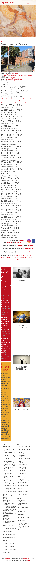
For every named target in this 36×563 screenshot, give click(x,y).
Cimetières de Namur (9, 551)
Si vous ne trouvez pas (23, 494)
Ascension (5, 492)
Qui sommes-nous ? (23, 508)
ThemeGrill (26, 558)
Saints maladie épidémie (24, 449)
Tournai (15, 257)
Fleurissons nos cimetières (10, 506)
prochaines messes (16, 99)
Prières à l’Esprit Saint (23, 464)
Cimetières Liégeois (8, 548)
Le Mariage (21, 281)
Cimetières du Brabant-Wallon (9, 544)
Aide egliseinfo (21, 495)
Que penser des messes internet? (10, 529)
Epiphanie (6, 458)
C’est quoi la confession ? (21, 368)
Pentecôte (5, 494)
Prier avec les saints (22, 467)
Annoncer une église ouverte (24, 489)
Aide (18, 476)
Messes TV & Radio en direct (9, 521)
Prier (18, 444)
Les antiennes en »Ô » (9, 452)
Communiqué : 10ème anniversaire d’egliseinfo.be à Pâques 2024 (24, 523)
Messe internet (6, 522)
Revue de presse (21, 516)
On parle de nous (22, 513)
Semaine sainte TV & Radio (10, 465)
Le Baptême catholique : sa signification (9, 514)
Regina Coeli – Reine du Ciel (25, 462)
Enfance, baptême (22, 473)
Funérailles (5, 533)
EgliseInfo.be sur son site (23, 480)
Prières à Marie (21, 409)
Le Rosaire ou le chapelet (24, 458)
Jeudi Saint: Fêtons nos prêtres (9, 474)
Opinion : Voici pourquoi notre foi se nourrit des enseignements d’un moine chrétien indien (6, 284)
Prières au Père (21, 454)
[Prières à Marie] (21, 403)
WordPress (7, 558)
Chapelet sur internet (8, 525)
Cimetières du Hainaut (9, 546)
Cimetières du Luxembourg (10, 549)
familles (20, 245)
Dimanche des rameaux (9, 467)
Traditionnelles (21, 470)
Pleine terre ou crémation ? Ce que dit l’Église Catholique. (9, 539)
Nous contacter (21, 511)
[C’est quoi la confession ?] (21, 360)
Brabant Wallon (20, 255)
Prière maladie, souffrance (24, 446)
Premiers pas (21, 479)
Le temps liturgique (7, 446)
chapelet (9, 242)
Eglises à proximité (15, 103)
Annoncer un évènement (23, 485)
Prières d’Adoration (22, 465)
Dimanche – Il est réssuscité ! (8, 481)
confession (19, 242)
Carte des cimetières (8, 542)
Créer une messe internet (24, 492)
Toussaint (5, 504)
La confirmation (7, 518)
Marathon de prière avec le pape (25, 460)
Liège (3, 257)
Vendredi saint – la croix (9, 476)
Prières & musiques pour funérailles (9, 535)
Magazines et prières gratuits (22, 504)
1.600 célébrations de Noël (24, 526)
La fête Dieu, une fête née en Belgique (10, 496)
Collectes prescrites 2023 (8, 554)
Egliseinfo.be (8, 2)
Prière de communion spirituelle (23, 451)
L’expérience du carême (9, 462)
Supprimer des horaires (23, 491)
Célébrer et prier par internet (9, 527)
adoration (22, 240)
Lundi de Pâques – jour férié (10, 491)
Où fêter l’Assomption (21, 326)
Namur (9, 257)
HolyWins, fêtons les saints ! (10, 509)
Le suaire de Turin (8, 486)
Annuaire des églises (7, 531)
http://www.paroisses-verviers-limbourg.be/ (18, 75)
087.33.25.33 (12, 77)
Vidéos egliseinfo (22, 514)
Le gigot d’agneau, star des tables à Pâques (10, 489)
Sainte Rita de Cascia (23, 468)
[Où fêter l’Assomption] (21, 317)
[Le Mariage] (21, 273)
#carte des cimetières (25, 252)
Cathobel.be (24, 257)
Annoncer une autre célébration (22, 483)
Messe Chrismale (8, 470)
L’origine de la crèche (9, 455)
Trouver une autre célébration (22, 487)
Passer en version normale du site (12, 42)
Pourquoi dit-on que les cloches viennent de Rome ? (10, 484)
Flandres (32, 257)
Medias (19, 498)
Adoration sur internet (8, 524)
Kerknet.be (18, 259)
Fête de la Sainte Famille (9, 457)
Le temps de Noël (7, 454)
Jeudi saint (6, 471)
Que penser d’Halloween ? (10, 507)
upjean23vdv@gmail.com (13, 79)
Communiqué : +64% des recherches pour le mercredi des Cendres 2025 (24, 519)
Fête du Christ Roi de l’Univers (9, 450)
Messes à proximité (15, 101)
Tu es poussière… (8, 461)
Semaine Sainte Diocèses (10, 464)
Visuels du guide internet (23, 501)
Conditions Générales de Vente (23, 528)
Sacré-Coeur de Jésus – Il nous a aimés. (9, 499)
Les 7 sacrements (7, 512)
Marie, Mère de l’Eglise (9, 503)
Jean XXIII (15, 73)
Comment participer (22, 477)
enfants (30, 245)
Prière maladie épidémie (24, 448)
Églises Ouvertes (6, 552)
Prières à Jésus (21, 455)
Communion (6, 516)
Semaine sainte (7, 460)
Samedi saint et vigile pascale (9, 478)
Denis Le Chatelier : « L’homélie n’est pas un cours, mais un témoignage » (5, 323)
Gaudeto (28, 560)
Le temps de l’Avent (7, 448)
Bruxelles (30, 255)
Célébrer (4, 444)
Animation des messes (8, 510)
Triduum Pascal (7, 468)
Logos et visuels (21, 500)
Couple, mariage (21, 471)
